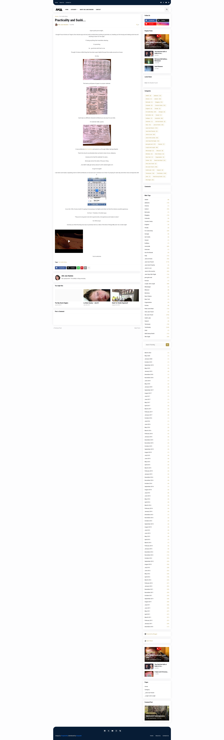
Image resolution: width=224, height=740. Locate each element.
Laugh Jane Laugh (152, 147)
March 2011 (157, 617)
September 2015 (157, 449)
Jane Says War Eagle (152, 141)
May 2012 (157, 573)
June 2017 (157, 399)
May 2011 (157, 611)
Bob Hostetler (88, 149)
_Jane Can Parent (149, 692)
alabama (157, 95)
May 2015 (157, 461)
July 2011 (157, 605)
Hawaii (159, 115)
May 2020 (157, 355)
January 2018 (157, 387)
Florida (157, 108)
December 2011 (157, 589)
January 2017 (157, 415)
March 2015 (157, 468)
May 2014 (157, 499)
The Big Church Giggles (61, 303)
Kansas (161, 144)
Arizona (149, 99)
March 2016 (157, 430)
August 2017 (157, 393)
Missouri (160, 150)
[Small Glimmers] (149, 68)
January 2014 (157, 511)
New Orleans (159, 154)
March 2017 (157, 408)
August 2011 (157, 601)
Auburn (158, 99)
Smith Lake (150, 170)
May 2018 (157, 384)
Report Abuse (149, 641)
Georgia (162, 111)
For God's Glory (63, 16)
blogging (158, 102)
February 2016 (157, 433)
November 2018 (157, 377)
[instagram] (116, 730)
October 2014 (157, 483)
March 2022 (157, 352)
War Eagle (150, 179)
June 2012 (157, 570)
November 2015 (157, 443)
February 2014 (157, 508)
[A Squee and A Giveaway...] (149, 674)
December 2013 (157, 514)
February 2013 (157, 545)
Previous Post (58, 328)
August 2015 (157, 452)
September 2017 (157, 390)
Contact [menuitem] (98, 9)
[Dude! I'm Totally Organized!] (125, 295)
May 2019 (157, 368)
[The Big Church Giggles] (68, 295)
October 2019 (157, 362)
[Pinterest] (81, 267)
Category (147, 689)
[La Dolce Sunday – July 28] (96, 295)
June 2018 (157, 380)
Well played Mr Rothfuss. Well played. (161, 60)
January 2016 (157, 436)
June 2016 (157, 424)
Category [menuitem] (73, 9)
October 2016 (157, 418)
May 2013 (157, 536)
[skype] (168, 2)
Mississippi (150, 150)
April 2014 (157, 502)
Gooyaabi (79, 735)
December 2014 (157, 477)
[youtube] (166, 2)
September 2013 (157, 524)
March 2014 (157, 505)
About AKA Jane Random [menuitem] (86, 9)
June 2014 (157, 496)
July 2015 (157, 455)
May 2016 (157, 427)
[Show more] (88, 267)
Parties (149, 160)
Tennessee (150, 173)
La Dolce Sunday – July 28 (91, 303)
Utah (148, 176)
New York (149, 157)
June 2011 (157, 608)
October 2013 (157, 520)
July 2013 (157, 530)
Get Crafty (149, 115)
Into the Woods (160, 121)
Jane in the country (152, 137)
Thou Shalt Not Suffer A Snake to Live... (161, 52)
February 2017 (157, 412)
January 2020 (157, 359)
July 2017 (157, 396)
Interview (149, 121)
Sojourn (160, 170)
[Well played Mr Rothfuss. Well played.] (149, 61)
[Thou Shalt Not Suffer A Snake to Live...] (149, 54)
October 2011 (157, 595)
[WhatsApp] (78, 267)
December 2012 (157, 552)
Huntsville (159, 118)
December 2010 (157, 626)
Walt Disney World (159, 176)
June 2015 (157, 458)
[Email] (85, 267)
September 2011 (157, 598)
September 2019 (157, 365)
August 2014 (157, 489)
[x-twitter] (163, 2)
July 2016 (157, 421)
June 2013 (157, 533)
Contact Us (68, 2)
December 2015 (157, 440)
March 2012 (157, 580)
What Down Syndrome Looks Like (156, 43)
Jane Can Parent (151, 128)
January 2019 (157, 371)
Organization (160, 157)
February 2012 (157, 583)
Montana (149, 154)
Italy (148, 124)
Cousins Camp (160, 105)
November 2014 (157, 480)
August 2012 (157, 564)
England (149, 108)
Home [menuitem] (66, 9)
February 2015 (157, 471)
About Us (62, 2)
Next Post (137, 328)
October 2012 (157, 558)
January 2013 (157, 548)
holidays (149, 118)
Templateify (64, 735)
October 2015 (157, 446)
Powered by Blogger (151, 634)
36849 (148, 95)
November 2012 (157, 555)
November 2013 (157, 517)
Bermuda (149, 102)
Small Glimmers (159, 66)
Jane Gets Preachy (151, 131)
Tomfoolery (161, 173)
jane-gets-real (150, 144)
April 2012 (157, 577)
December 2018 (157, 374)
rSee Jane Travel (151, 163)
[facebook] (161, 2)
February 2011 (157, 620)
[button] (167, 9)
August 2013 (157, 527)
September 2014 (157, 486)
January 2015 (157, 474)
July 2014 (157, 493)
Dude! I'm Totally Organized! (120, 303)
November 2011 (157, 592)
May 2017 (157, 402)
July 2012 (157, 567)
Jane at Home (158, 124)
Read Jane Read (159, 160)
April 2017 (157, 405)
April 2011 (157, 614)
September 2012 (157, 561)
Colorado (149, 105)
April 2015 (157, 464)
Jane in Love (150, 134)
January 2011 (157, 623)
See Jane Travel (151, 167)
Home (56, 2)
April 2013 (157, 539)
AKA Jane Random (67, 276)
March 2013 (157, 542)
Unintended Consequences (155, 716)
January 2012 (157, 586)
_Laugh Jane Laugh (150, 696)
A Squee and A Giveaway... (161, 672)
